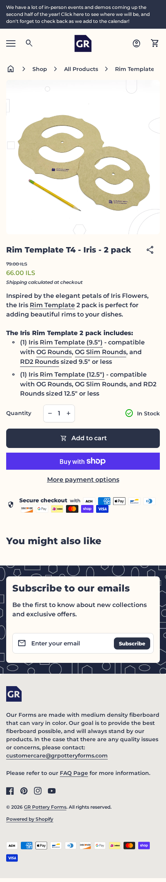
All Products (81, 69)
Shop (39, 69)
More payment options (83, 479)
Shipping (16, 282)
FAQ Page (74, 773)
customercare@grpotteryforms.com (57, 755)
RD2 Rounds (39, 361)
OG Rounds (54, 352)
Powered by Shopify (29, 819)
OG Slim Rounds (100, 352)
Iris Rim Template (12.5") (67, 374)
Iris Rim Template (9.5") (66, 342)
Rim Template (52, 305)
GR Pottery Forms (45, 807)
